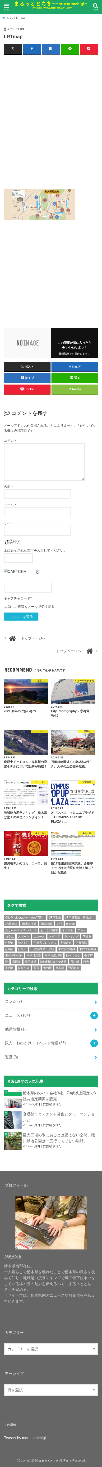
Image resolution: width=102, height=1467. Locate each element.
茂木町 (75, 961)
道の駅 (47, 968)
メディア (54, 936)
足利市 (9, 968)
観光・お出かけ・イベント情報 (35, 1043)
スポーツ (23, 936)
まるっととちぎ (49, 1460)
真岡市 (16, 961)
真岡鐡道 (30, 961)
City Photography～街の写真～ (25, 917)
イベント (67, 930)
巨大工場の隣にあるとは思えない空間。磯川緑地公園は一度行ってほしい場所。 (59, 1138)
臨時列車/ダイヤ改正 (53, 961)
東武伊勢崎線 (66, 949)
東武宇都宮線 (87, 949)
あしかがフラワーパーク (21, 930)
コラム (9, 936)
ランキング (71, 936)
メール (10, 505)
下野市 (87, 936)
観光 (86, 961)
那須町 (60, 968)
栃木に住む (73, 955)
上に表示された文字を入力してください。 (35, 550)
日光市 (22, 949)
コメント (10, 440)
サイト (9, 523)
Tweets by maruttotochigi (25, 1438)
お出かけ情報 (49, 930)
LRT (59, 923)
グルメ (81, 930)
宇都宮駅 (81, 942)
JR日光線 (11, 923)
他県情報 (15, 1029)
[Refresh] (37, 571)
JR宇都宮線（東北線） (79, 917)
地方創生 (23, 942)
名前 (8, 486)
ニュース (39, 936)
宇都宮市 (66, 942)
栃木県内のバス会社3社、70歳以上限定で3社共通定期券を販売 (59, 1096)
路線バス (23, 968)
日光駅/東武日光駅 (42, 949)
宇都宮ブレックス (44, 942)
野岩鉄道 (74, 968)
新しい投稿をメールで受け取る (31, 606)
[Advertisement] (51, 124)
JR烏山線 (47, 923)
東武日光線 (34, 955)
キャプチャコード (17, 598)
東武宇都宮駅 (13, 955)
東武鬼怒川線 (53, 955)
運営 (36, 968)
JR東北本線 (29, 923)
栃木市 (88, 955)
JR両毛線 (55, 917)
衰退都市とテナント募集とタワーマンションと (59, 1117)
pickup (70, 923)
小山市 (9, 949)
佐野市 (9, 942)
